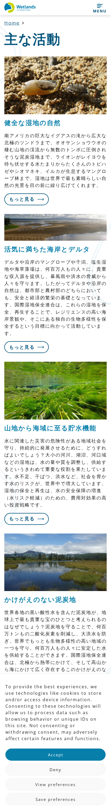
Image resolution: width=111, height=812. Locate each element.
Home (12, 23)
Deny (55, 769)
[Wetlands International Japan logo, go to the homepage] (20, 7)
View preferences (55, 784)
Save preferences (56, 799)
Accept (55, 754)
